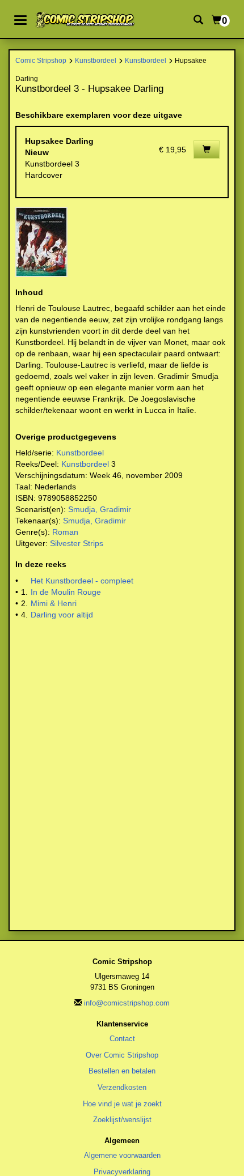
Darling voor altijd (62, 614)
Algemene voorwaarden (122, 1155)
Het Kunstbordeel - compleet (82, 580)
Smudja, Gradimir (99, 509)
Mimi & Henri (54, 603)
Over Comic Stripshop (122, 1055)
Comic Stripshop (40, 60)
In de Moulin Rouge (66, 591)
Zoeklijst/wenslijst (122, 1119)
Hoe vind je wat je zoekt (122, 1104)
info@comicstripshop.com (127, 1003)
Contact (122, 1038)
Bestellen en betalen (122, 1071)
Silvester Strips (76, 543)
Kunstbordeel (95, 60)
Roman (65, 531)
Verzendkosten (122, 1087)
